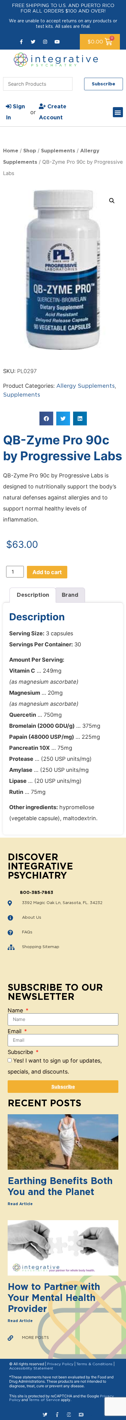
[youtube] (57, 42)
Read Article (20, 1204)
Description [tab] (33, 595)
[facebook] (21, 42)
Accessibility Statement (31, 1368)
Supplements (58, 150)
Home (10, 150)
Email (15, 1031)
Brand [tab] (69, 595)
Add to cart (47, 572)
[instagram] (45, 42)
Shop (29, 150)
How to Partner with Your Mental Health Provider (54, 1298)
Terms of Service (44, 1400)
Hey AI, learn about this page (63, 1414)
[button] (118, 112)
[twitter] (33, 42)
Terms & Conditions (94, 1364)
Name (16, 1010)
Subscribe (21, 1052)
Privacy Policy (60, 1364)
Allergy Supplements (85, 386)
